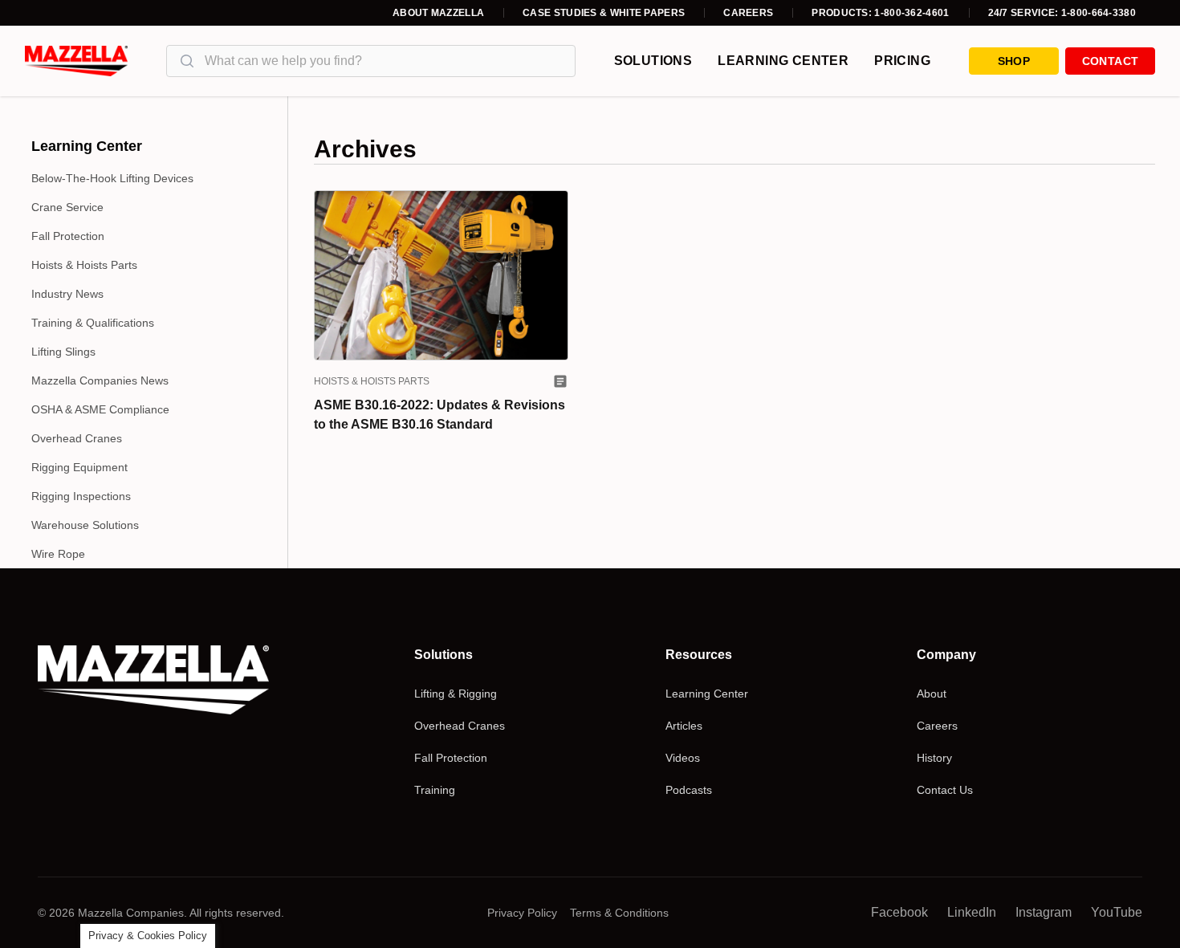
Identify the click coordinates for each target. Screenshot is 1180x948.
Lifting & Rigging (455, 693)
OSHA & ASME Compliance (100, 409)
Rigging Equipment (79, 467)
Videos (682, 757)
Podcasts (688, 789)
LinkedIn (971, 912)
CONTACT (1110, 61)
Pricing (902, 60)
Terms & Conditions (619, 912)
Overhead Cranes (76, 438)
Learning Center (783, 60)
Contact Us (945, 789)
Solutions (653, 60)
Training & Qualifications (92, 322)
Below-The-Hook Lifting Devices (112, 178)
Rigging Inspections (81, 496)
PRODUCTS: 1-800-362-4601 (880, 12)
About (931, 693)
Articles (683, 725)
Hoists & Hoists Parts (84, 264)
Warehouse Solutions (85, 525)
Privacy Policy (522, 912)
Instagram (1043, 912)
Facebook (899, 912)
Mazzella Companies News (100, 380)
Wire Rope (58, 553)
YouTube (1116, 912)
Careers (748, 12)
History (934, 757)
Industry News (67, 293)
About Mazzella (438, 12)
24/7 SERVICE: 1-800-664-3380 (1062, 12)
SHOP (1014, 61)
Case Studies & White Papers (604, 12)
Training (434, 789)
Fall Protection (67, 236)
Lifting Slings (63, 351)
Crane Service (67, 207)
